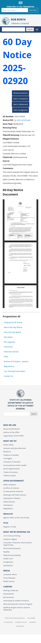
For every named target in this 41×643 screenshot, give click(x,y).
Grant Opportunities (11, 469)
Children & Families (11, 455)
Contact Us (8, 376)
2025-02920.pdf (23, 120)
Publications (8, 505)
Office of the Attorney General (15, 618)
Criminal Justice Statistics (13, 491)
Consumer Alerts (10, 574)
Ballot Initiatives (9, 485)
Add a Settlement (20, 104)
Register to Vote (9, 527)
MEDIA (6, 570)
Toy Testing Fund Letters (14, 371)
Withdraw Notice (20, 93)
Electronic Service (11, 351)
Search (29, 29)
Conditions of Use (21, 622)
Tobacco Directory (10, 472)
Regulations (9, 366)
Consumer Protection (11, 462)
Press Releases (9, 578)
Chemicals (8, 346)
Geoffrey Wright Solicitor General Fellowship (16, 608)
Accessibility (31, 618)
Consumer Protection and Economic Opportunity (17, 543)
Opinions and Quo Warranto (14, 448)
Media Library (8, 581)
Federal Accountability (12, 555)
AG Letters (8, 337)
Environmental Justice (12, 548)
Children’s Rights (10, 539)
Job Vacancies (8, 597)
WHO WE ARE (9, 425)
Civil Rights (7, 458)
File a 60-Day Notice (12, 332)
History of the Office (11, 432)
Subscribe (33, 10)
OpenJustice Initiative (11, 498)
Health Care (8, 558)
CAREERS (7, 586)
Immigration (8, 562)
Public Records (9, 502)
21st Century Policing (11, 536)
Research (7, 451)
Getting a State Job (10, 590)
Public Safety (8, 445)
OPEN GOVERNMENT (13, 480)
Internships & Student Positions (16, 601)
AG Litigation (9, 342)
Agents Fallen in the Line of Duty (16, 517)
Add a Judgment (20, 110)
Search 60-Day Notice (13, 327)
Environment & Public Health (14, 465)
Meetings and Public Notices (14, 495)
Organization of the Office (13, 436)
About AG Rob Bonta (11, 429)
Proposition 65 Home (13, 322)
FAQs (6, 356)
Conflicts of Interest (11, 488)
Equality (6, 552)
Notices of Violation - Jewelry (16, 361)
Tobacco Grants (9, 475)
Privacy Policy (8, 622)
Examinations (8, 594)
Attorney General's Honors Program (17, 604)
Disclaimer (32, 622)
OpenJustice (8, 565)
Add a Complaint (20, 98)
